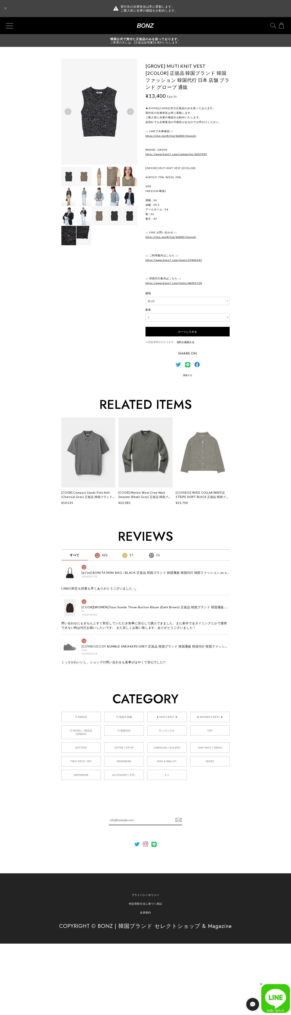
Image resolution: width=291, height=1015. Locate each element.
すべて (74, 555)
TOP (209, 730)
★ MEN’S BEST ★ (167, 716)
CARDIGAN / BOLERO (167, 747)
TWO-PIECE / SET (81, 761)
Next (130, 111)
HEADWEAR (124, 761)
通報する (187, 375)
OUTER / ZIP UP (124, 747)
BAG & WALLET (167, 761)
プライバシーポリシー (145, 895)
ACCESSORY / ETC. (123, 774)
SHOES (210, 761)
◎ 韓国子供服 (124, 716)
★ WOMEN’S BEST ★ (210, 716)
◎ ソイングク (167, 730)
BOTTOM (81, 747)
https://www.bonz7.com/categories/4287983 (176, 154)
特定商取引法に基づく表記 (145, 903)
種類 (148, 293)
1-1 (167, 774)
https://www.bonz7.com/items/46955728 (174, 283)
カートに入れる (187, 331)
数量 (148, 309)
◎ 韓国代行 (124, 730)
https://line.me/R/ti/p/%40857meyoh (171, 135)
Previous (68, 111)
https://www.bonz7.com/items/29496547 (174, 260)
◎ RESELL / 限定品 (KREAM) (81, 732)
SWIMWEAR (81, 774)
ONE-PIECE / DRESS (210, 747)
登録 (178, 820)
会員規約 (145, 912)
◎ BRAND (81, 716)
